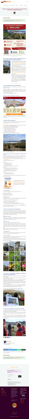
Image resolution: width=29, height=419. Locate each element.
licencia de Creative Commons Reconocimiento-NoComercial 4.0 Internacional (23, 401)
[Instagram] (12, 367)
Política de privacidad (3, 392)
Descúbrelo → (10, 372)
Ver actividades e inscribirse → (16, 358)
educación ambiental (9, 351)
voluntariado (22, 351)
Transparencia (2, 391)
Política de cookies (3, 393)
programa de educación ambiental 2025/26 (17, 72)
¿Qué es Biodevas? (3, 390)
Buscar (20, 376)
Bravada (14, 416)
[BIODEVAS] (6, 1)
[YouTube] (16, 367)
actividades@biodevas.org (6, 159)
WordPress (17, 416)
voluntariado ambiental (7, 352)
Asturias (5, 351)
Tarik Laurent (9, 340)
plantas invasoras (15, 351)
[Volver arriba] (26, 416)
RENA (19, 351)
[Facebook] (14, 367)
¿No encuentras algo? (10, 374)
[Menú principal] (27, 1)
